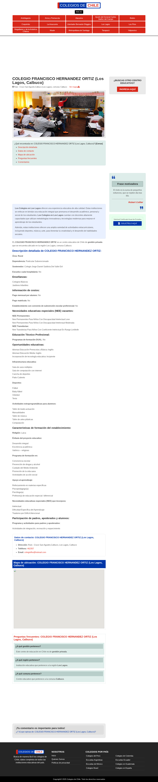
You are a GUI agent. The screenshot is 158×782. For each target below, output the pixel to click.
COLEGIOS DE (79, 5)
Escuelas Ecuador (123, 760)
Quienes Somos (58, 759)
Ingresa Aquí (127, 89)
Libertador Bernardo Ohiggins (79, 24)
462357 (30, 549)
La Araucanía (52, 24)
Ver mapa (73, 87)
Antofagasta (25, 18)
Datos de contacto (26, 151)
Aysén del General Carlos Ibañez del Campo (105, 18)
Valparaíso (132, 30)
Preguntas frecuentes (27, 158)
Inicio (54, 756)
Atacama (79, 18)
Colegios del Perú (93, 756)
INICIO (79, 12)
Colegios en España (124, 768)
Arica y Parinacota (52, 18)
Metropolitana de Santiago (79, 30)
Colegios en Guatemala (125, 764)
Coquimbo (26, 24)
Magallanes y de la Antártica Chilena (25, 30)
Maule (52, 30)
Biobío (132, 18)
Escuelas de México (94, 764)
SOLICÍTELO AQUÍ (129, 223)
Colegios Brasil (92, 768)
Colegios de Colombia (124, 756)
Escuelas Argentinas (94, 760)
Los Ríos (132, 24)
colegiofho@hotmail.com (35, 552)
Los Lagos (105, 24)
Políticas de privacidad (61, 763)
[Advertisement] (79, 55)
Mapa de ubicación (26, 155)
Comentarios (23, 162)
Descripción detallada (27, 147)
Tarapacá (105, 30)
